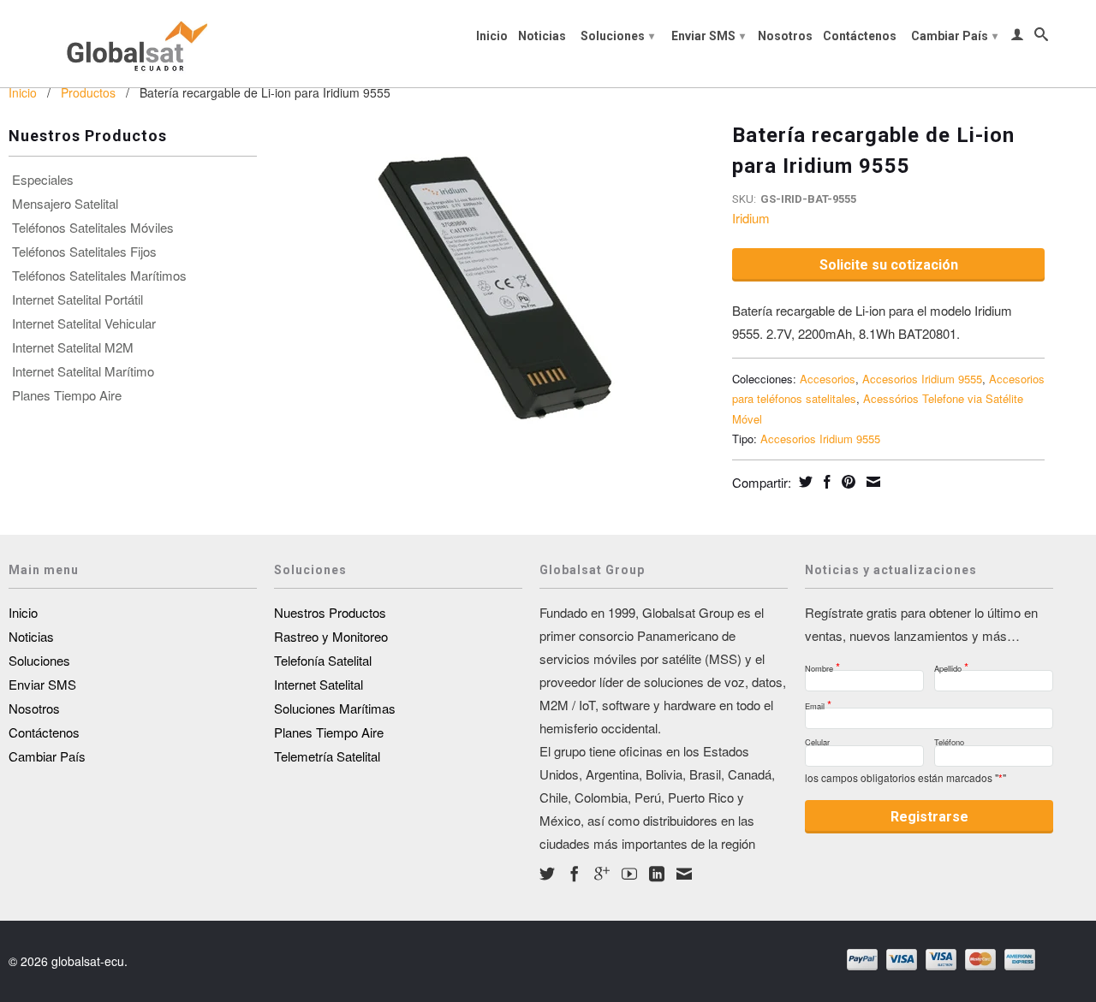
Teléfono (949, 740)
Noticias (542, 36)
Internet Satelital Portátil (77, 299)
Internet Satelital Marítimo (83, 371)
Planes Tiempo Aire (67, 395)
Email (818, 701)
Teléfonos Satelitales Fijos (84, 251)
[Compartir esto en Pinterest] (846, 482)
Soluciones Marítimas (335, 708)
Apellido (951, 663)
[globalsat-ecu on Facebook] (574, 873)
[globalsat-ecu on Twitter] (547, 873)
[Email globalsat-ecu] (684, 873)
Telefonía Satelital (323, 660)
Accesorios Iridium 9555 (922, 379)
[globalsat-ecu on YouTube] (629, 873)
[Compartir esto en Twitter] (804, 482)
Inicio (492, 36)
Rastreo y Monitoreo (331, 636)
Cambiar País (954, 36)
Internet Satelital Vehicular (84, 323)
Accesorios (827, 379)
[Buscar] (1041, 37)
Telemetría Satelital (327, 756)
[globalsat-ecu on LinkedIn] (656, 873)
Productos (88, 92)
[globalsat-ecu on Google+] (602, 873)
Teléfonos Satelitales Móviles (93, 227)
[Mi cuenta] (1017, 37)
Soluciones (617, 36)
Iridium (751, 218)
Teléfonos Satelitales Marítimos (99, 275)
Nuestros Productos (330, 612)
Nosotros (785, 36)
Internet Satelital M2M (73, 347)
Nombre (822, 663)
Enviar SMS (708, 36)
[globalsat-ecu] (133, 43)
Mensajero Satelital (65, 203)
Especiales (43, 179)
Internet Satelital (318, 684)
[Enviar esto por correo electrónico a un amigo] (871, 482)
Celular (817, 740)
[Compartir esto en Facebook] (825, 482)
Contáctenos (859, 36)
